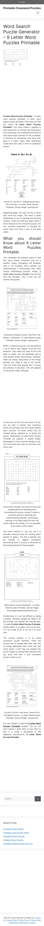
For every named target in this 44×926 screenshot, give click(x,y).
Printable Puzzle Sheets (13, 829)
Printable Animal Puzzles (13, 836)
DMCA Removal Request (19, 923)
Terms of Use (36, 920)
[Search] (38, 798)
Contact (32, 923)
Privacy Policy (24, 920)
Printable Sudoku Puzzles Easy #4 (18, 844)
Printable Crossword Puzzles (22, 8)
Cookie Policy (12, 920)
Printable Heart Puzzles (13, 840)
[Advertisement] (22, 91)
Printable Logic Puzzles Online (16, 833)
